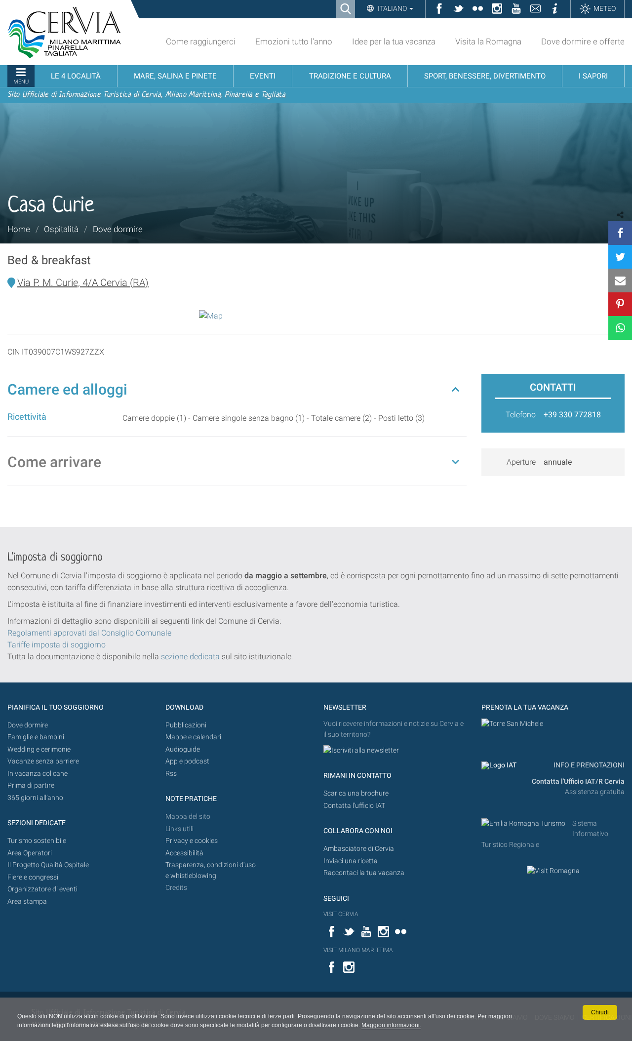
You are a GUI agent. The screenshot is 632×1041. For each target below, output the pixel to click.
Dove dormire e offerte (583, 41)
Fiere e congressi (32, 877)
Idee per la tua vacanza (393, 41)
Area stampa (27, 901)
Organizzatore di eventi (42, 889)
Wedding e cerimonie (39, 749)
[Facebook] (620, 233)
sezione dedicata (190, 656)
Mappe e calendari (193, 737)
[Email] (620, 280)
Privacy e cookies (191, 841)
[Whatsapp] (620, 328)
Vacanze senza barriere (43, 761)
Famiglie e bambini (35, 737)
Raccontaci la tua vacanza (363, 873)
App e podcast (187, 761)
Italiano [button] (392, 8)
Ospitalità (61, 229)
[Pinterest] (620, 304)
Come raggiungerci (201, 41)
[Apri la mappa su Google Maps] (211, 315)
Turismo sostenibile (36, 841)
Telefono (521, 414)
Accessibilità (184, 853)
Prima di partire (30, 785)
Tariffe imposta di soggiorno (56, 644)
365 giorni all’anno (35, 798)
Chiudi (600, 1012)
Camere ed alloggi (67, 389)
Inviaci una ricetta (350, 861)
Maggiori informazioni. (391, 1025)
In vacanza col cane (37, 773)
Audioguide (182, 749)
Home (18, 229)
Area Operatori (29, 853)
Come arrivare (54, 462)
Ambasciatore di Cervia (358, 848)
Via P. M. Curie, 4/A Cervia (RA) (83, 282)
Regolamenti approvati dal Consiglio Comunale (89, 633)
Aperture (521, 462)
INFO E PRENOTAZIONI (588, 765)
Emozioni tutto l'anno (293, 41)
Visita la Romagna (488, 41)
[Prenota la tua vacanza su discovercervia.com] (512, 724)
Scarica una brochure (356, 793)
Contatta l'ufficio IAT (354, 805)
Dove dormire (118, 229)
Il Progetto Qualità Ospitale (48, 865)
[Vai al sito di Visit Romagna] (553, 871)
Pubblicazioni (185, 725)
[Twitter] (620, 257)
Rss (171, 773)
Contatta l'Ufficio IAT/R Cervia (578, 781)
